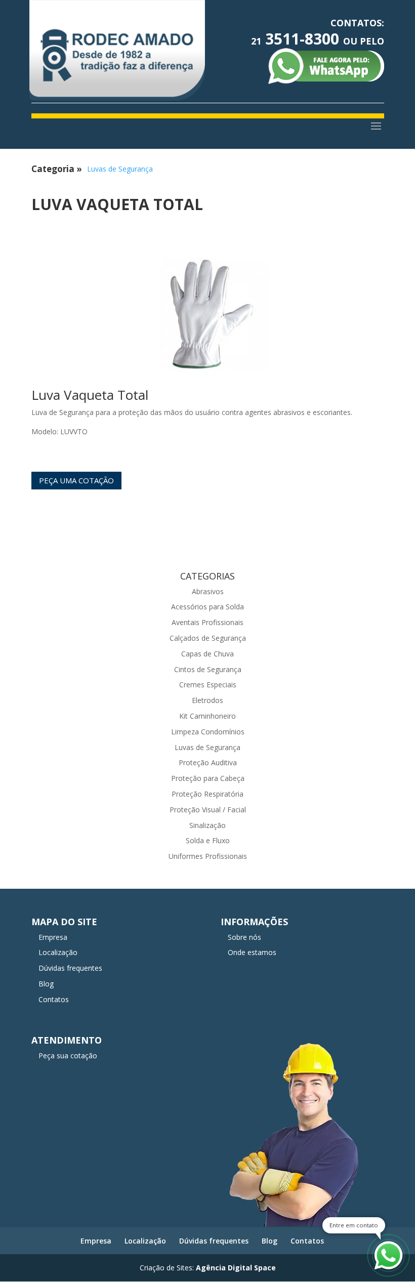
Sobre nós (244, 937)
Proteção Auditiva (208, 762)
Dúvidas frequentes (70, 968)
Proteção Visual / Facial (208, 809)
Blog (46, 983)
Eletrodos (207, 700)
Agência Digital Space (236, 1267)
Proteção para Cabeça (207, 778)
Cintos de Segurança (207, 669)
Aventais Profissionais (207, 622)
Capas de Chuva (207, 653)
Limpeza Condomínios (207, 731)
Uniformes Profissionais (208, 856)
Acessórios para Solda (207, 606)
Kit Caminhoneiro (207, 716)
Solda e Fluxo (208, 840)
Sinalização (207, 825)
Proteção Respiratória (207, 794)
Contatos (53, 999)
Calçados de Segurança (208, 638)
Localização (57, 952)
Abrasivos (208, 591)
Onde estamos (252, 952)
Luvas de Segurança (120, 169)
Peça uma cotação (76, 480)
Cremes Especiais (207, 684)
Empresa (52, 937)
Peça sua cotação (67, 1055)
